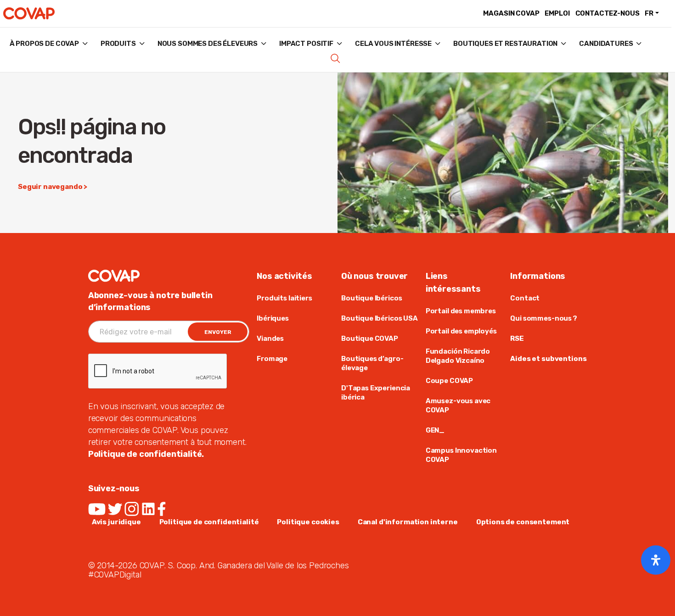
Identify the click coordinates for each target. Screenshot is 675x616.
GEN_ (435, 430)
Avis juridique (116, 522)
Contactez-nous (607, 13)
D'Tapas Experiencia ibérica (375, 392)
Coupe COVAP (449, 381)
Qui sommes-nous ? (543, 318)
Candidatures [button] (606, 43)
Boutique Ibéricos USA (379, 318)
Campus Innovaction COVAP (461, 455)
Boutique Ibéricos (371, 298)
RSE (517, 338)
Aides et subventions (548, 359)
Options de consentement (523, 522)
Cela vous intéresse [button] (393, 43)
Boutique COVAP (369, 338)
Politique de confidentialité (209, 522)
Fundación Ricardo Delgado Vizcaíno (458, 356)
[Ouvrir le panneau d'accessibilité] (655, 560)
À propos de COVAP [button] (44, 43)
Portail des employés (461, 331)
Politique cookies (308, 522)
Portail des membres (461, 311)
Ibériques (273, 318)
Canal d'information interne (408, 522)
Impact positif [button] (306, 43)
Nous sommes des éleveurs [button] (208, 43)
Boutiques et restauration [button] (505, 43)
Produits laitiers (284, 298)
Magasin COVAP (511, 13)
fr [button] (649, 13)
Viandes (270, 338)
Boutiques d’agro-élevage (372, 363)
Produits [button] (118, 43)
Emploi (557, 13)
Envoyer (217, 332)
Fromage (272, 359)
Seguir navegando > (52, 187)
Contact (525, 298)
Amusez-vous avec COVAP (458, 405)
